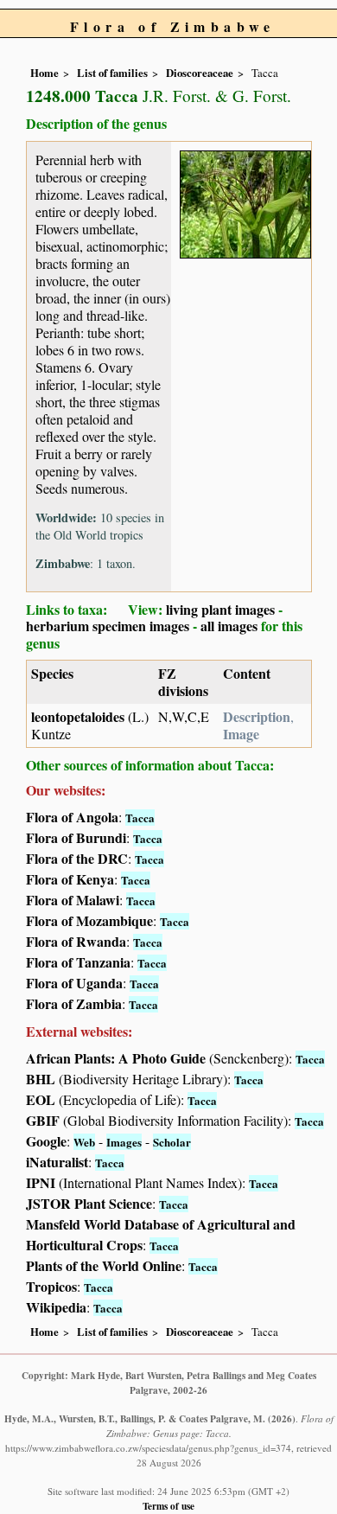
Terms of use (168, 1505)
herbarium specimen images (107, 626)
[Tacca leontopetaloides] (245, 202)
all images (229, 626)
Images (124, 1142)
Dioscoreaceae (199, 72)
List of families (112, 72)
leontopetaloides (77, 716)
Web (84, 1142)
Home (44, 72)
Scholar (172, 1142)
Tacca (140, 817)
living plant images (220, 609)
